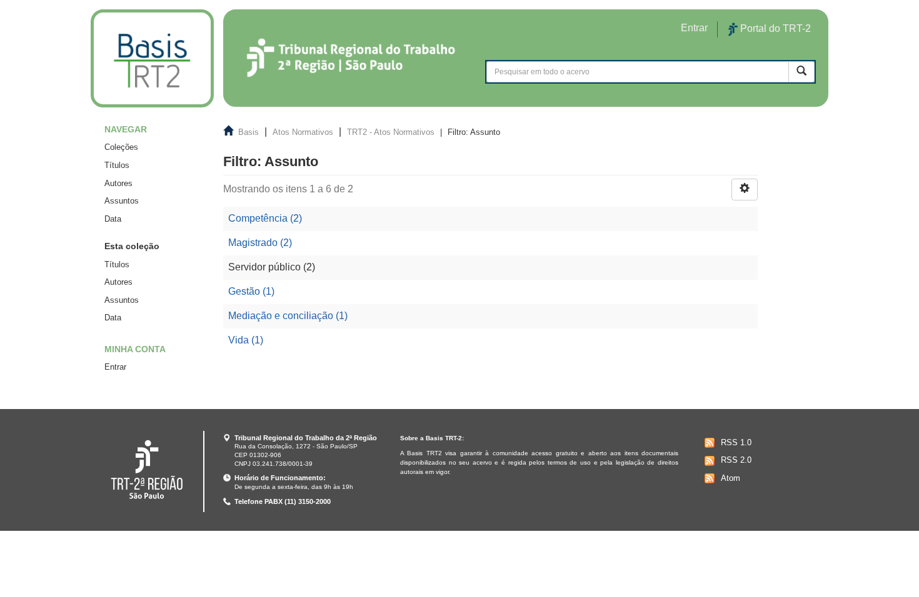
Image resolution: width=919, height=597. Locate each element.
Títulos (116, 165)
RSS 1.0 (736, 442)
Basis (248, 132)
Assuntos (121, 200)
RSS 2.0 (736, 460)
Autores (118, 183)
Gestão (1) (251, 291)
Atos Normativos (303, 132)
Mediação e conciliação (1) (288, 315)
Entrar (115, 367)
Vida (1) (245, 340)
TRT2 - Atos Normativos (390, 132)
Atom (730, 478)
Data (112, 219)
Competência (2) (265, 218)
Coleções (121, 147)
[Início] (152, 58)
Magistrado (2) (260, 242)
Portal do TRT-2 (774, 28)
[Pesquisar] (801, 71)
